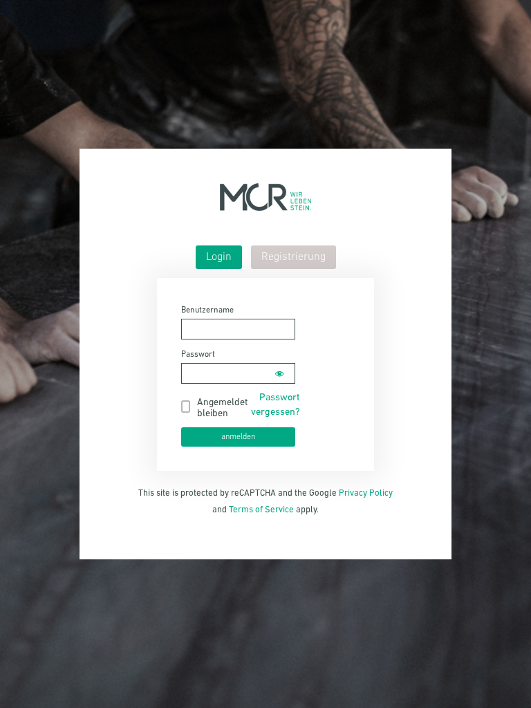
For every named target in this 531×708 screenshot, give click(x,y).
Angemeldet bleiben (222, 408)
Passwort (198, 355)
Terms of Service (261, 509)
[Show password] (279, 373)
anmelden (238, 437)
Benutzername (207, 310)
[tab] (219, 257)
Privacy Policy (366, 493)
